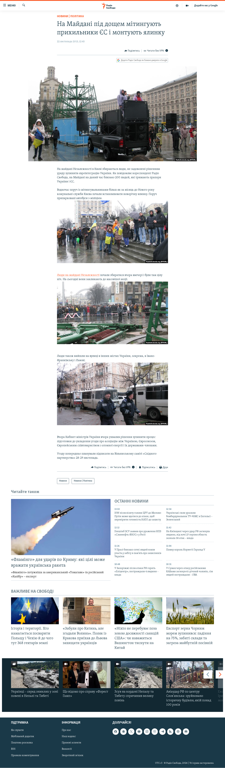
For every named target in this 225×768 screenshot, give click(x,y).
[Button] (132, 51)
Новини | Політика (70, 16)
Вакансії (67, 749)
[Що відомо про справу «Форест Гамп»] (87, 674)
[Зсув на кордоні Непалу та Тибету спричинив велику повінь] (138, 674)
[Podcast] (178, 731)
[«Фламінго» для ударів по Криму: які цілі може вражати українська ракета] (61, 527)
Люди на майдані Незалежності (78, 275)
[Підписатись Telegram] (162, 731)
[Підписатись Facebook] (115, 731)
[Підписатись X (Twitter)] (131, 731)
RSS (13, 749)
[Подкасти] (177, 5)
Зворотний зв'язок (72, 755)
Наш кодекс (69, 736)
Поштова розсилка (22, 743)
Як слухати (17, 730)
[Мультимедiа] (187, 5)
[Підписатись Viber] (155, 731)
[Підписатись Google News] (123, 731)
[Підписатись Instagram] (147, 731)
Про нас (66, 730)
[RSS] (170, 731)
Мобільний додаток (22, 736)
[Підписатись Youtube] (139, 731)
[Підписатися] (186, 731)
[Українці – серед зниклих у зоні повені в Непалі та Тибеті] (35, 674)
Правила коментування (25, 755)
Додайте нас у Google (206, 5)
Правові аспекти (71, 743)
